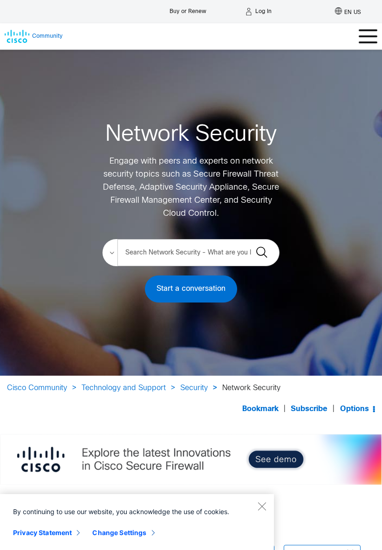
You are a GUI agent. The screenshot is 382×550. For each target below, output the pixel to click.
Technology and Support (124, 388)
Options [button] (354, 409)
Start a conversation (191, 288)
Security (194, 388)
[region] (137, 522)
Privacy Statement (42, 532)
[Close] (261, 506)
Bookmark (260, 409)
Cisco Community (37, 388)
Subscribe (309, 409)
